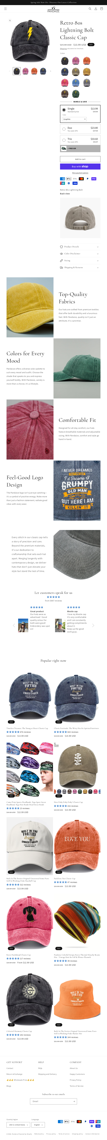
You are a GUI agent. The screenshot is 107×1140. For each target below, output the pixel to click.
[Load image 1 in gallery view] (16, 71)
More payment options (80, 173)
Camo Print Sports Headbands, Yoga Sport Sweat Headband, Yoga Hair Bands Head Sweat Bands (26, 803)
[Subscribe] (74, 1101)
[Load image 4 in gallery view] (43, 71)
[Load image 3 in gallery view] (34, 71)
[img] (54, 597)
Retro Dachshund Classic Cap (19, 955)
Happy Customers (77, 1074)
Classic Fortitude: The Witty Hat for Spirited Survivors (76, 728)
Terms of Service (77, 1086)
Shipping (63, 48)
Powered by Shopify (25, 1134)
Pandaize (15, 1134)
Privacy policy (51, 1134)
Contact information (92, 1134)
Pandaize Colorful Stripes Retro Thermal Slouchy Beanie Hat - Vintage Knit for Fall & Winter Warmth (77, 956)
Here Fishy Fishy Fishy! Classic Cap (68, 802)
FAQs (40, 1068)
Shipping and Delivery (47, 1074)
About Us (74, 1068)
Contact (10, 1068)
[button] (5, 9)
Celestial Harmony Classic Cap (19, 1031)
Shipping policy (77, 1134)
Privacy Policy (75, 1080)
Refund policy (39, 1134)
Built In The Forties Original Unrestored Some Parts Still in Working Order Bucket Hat (75, 1032)
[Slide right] (51, 71)
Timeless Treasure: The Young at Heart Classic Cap (27, 728)
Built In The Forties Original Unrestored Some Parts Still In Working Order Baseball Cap (28, 879)
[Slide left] (9, 71)
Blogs (9, 1086)
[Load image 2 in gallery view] (25, 71)
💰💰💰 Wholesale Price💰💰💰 (20, 1080)
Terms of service (64, 1134)
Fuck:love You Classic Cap (64, 878)
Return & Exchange (14, 1074)
